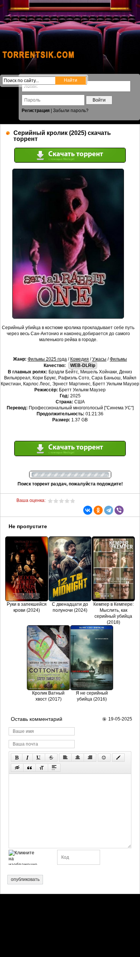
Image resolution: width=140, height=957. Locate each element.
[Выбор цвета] (118, 757)
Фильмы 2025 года (47, 359)
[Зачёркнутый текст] (51, 757)
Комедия (79, 359)
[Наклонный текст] (27, 757)
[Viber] (119, 510)
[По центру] (77, 757)
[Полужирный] (16, 757)
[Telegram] (108, 510)
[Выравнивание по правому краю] (90, 757)
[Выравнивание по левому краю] (65, 757)
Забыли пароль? (70, 110)
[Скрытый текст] (17, 768)
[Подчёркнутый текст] (38, 757)
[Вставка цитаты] (29, 768)
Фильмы (118, 359)
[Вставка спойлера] (54, 768)
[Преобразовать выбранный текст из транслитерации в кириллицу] (41, 768)
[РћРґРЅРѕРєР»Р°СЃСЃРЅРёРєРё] (98, 510)
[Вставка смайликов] (104, 757)
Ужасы (99, 359)
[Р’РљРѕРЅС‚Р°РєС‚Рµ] (87, 510)
